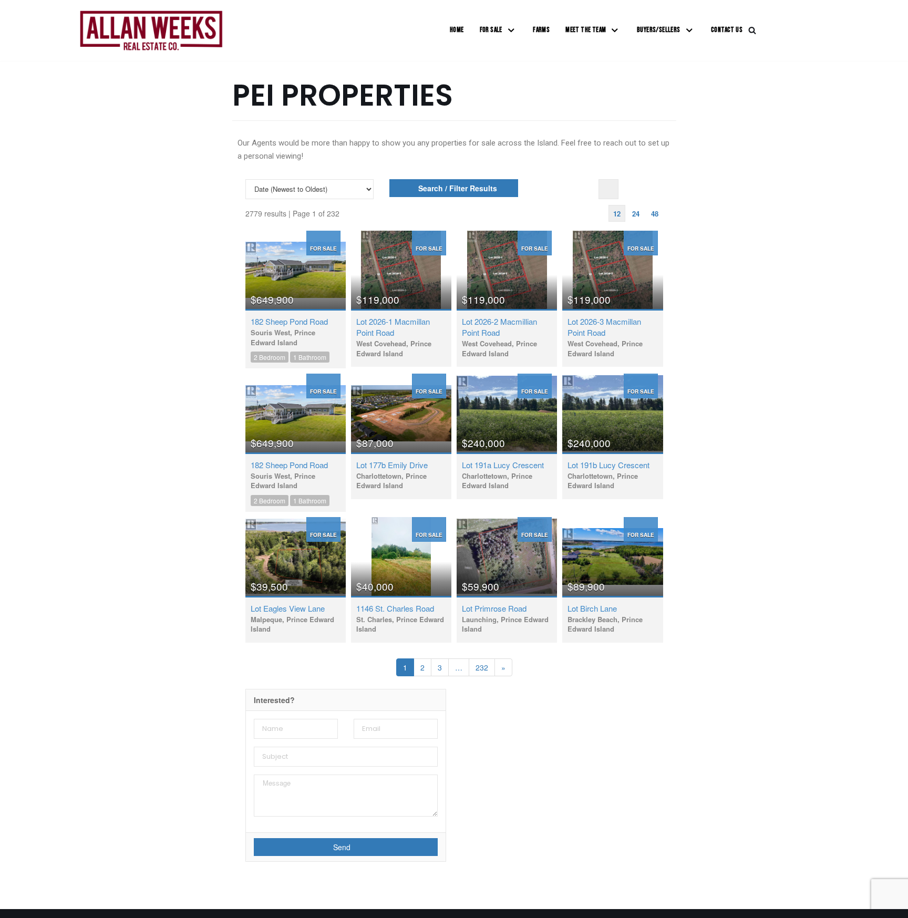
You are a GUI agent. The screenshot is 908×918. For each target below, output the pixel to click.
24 (635, 214)
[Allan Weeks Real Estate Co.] (151, 30)
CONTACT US (726, 30)
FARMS (541, 30)
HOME (457, 30)
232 (482, 667)
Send (343, 847)
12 (617, 214)
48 (654, 214)
